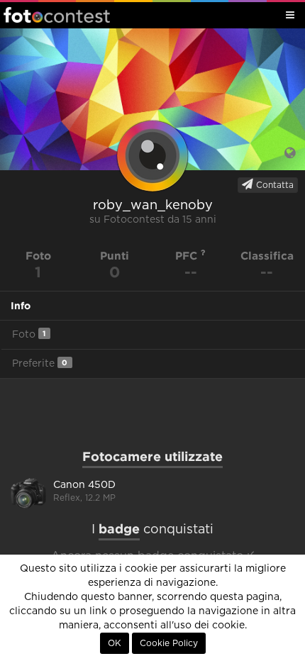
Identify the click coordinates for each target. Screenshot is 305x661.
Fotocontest (57, 15)
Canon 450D (84, 485)
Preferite (39, 363)
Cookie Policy (169, 643)
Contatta (273, 185)
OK (114, 643)
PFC (188, 256)
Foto (28, 334)
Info (20, 305)
